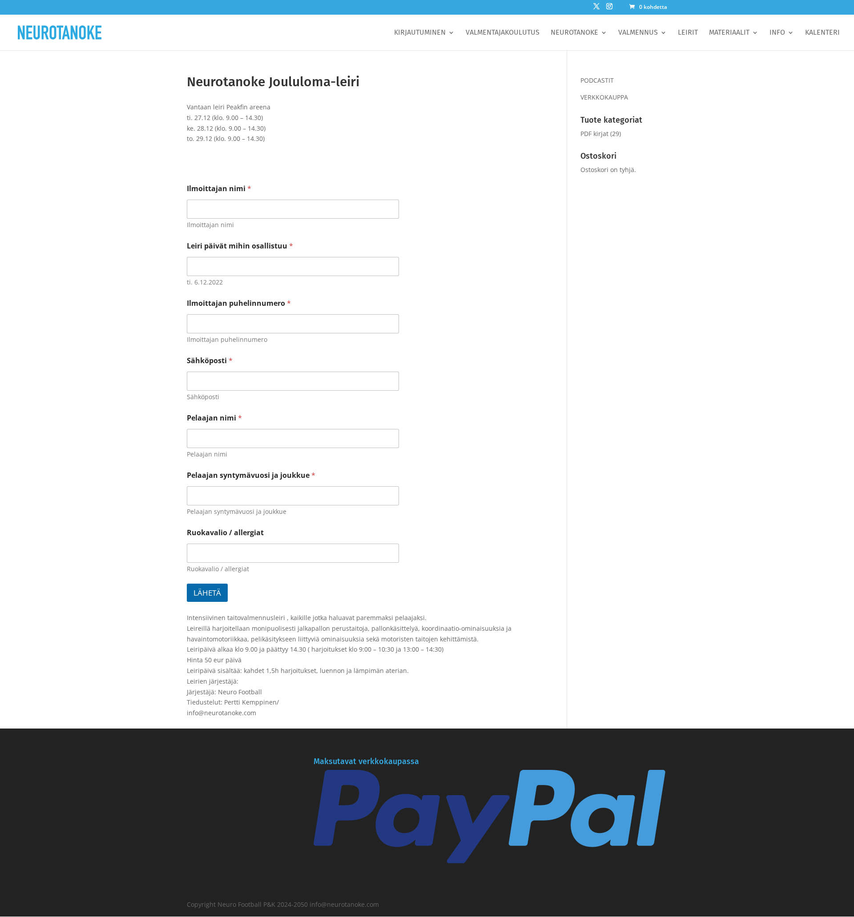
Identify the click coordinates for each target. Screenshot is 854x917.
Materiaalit (729, 32)
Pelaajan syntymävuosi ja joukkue (251, 475)
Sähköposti (210, 360)
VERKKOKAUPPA (604, 97)
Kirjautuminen (420, 32)
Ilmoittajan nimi (219, 188)
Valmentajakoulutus (503, 32)
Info (777, 32)
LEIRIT (688, 32)
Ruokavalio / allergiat (225, 533)
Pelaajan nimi (214, 418)
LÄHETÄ (207, 593)
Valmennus (638, 32)
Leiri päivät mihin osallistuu (240, 246)
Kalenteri (822, 32)
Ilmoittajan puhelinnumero (239, 303)
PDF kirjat (594, 133)
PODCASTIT (597, 80)
